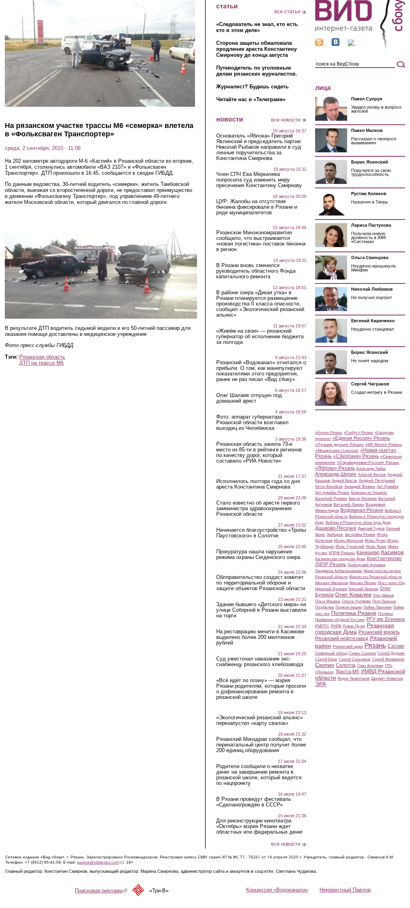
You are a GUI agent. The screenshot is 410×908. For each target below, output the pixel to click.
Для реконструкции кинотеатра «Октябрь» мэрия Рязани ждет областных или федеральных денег (259, 826)
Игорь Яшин (376, 547)
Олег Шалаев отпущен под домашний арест (249, 398)
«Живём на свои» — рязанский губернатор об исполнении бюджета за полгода (259, 336)
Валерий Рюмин (331, 498)
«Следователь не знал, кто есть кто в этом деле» (257, 27)
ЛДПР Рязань (330, 564)
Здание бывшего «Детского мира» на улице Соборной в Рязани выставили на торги (261, 610)
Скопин (324, 665)
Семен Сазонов (362, 653)
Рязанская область (42, 357)
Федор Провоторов (354, 679)
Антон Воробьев (329, 487)
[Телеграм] (351, 44)
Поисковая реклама (101, 891)
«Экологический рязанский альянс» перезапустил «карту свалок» (259, 720)
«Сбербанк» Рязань (356, 456)
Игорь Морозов (348, 540)
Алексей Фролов (372, 475)
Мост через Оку (391, 583)
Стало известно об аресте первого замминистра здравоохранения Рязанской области (258, 508)
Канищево (368, 552)
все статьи (287, 11)
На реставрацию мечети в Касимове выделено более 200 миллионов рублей (260, 637)
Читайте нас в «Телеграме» (250, 99)
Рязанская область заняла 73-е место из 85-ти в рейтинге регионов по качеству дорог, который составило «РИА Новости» (259, 452)
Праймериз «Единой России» (340, 620)
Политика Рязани (353, 613)
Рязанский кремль (379, 632)
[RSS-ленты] (319, 44)
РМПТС (322, 626)
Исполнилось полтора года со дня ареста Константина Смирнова (258, 484)
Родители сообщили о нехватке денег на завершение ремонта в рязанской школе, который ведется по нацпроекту (258, 775)
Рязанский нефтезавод (341, 638)
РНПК (336, 626)
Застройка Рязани (360, 535)
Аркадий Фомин (359, 486)
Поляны (385, 613)
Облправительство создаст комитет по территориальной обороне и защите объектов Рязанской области (260, 583)
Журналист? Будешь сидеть (252, 87)
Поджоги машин (349, 607)
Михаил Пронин (363, 583)
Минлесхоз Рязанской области (375, 577)
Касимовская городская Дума (340, 559)
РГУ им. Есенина (385, 619)
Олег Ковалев (353, 594)
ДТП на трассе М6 (41, 363)
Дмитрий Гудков (371, 529)
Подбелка (324, 607)
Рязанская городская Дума (354, 628)
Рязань (375, 645)
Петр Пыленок (384, 601)
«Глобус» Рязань (358, 433)
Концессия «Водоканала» (277, 890)
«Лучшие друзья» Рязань (339, 444)
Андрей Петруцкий (377, 480)
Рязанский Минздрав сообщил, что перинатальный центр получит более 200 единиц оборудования (261, 744)
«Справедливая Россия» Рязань (368, 462)
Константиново (384, 558)
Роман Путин (354, 626)
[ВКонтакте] (336, 44)
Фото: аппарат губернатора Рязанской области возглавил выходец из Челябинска (252, 422)
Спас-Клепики (370, 665)
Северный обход (331, 653)
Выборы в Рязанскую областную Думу (358, 523)
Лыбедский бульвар (367, 565)
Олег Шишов (383, 595)
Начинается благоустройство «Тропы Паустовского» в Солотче (261, 533)
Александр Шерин (335, 474)
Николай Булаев (331, 589)
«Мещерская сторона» (337, 450)
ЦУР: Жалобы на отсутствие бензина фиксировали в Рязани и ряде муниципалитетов (256, 207)
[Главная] (360, 47)
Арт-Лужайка (387, 487)
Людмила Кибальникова (338, 571)
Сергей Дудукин (391, 653)
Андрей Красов (344, 481)
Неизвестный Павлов (345, 890)
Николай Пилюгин (363, 589)
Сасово (396, 646)
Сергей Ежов (326, 659)
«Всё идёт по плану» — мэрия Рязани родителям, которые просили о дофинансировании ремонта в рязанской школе (261, 689)
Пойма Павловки (378, 607)
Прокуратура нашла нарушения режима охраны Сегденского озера (258, 554)
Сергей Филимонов (388, 659)
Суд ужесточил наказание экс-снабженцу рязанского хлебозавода (259, 661)
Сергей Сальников (354, 659)
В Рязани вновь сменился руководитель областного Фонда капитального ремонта (255, 271)
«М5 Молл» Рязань (383, 444)
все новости (285, 120)
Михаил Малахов (331, 583)
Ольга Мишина (327, 601)
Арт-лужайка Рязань (332, 493)
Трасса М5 (347, 672)
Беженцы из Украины (369, 493)
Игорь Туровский (350, 547)
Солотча (346, 665)
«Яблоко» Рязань (335, 468)
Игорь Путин (375, 541)
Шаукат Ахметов (387, 678)
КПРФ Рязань (342, 553)
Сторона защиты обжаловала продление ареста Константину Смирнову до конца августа (256, 49)
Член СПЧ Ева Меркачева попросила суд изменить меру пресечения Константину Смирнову (259, 180)
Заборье (335, 534)
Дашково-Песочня (335, 528)
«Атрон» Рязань (328, 433)
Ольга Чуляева (356, 601)
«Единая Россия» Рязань (361, 438)
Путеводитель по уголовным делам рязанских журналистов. (256, 71)
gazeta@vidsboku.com (100, 862)
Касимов (392, 552)
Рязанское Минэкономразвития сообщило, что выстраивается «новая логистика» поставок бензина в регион (260, 241)
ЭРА (320, 684)
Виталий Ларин (349, 504)
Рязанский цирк (348, 646)
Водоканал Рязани (361, 510)
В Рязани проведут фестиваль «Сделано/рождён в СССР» (253, 802)
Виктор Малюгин (363, 499)
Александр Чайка (371, 469)
